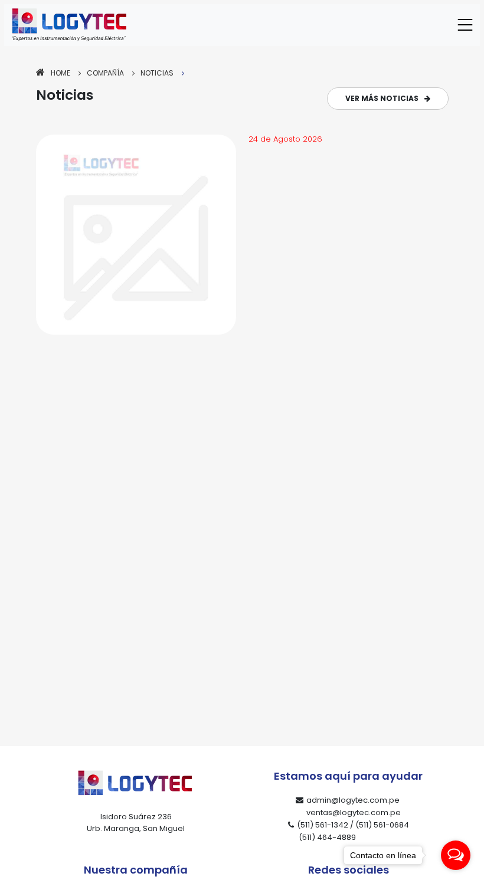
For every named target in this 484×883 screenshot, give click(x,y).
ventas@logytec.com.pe (353, 812)
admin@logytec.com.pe (353, 800)
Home (60, 73)
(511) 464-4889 (327, 837)
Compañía (105, 73)
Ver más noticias (381, 98)
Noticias (157, 73)
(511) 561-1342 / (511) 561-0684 (353, 824)
